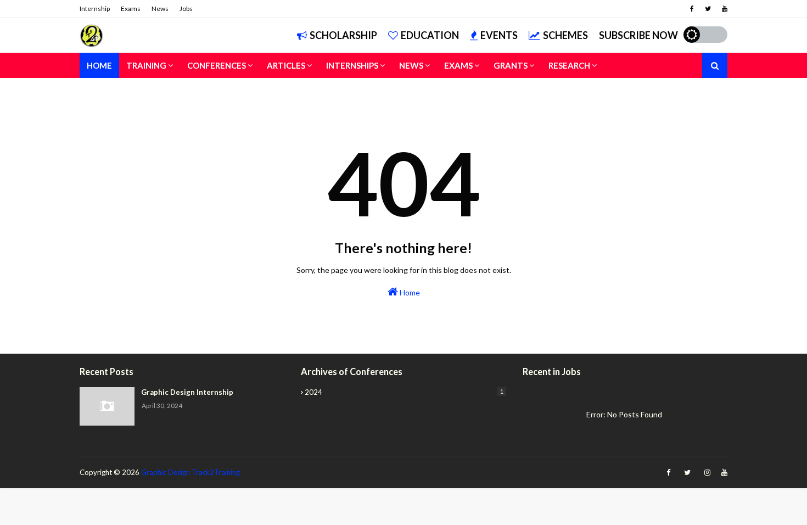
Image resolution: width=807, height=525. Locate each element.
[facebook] (692, 9)
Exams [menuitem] (458, 65)
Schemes (565, 35)
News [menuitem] (411, 65)
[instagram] (707, 472)
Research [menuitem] (569, 65)
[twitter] (708, 9)
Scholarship (343, 35)
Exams (131, 8)
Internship (95, 8)
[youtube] (723, 9)
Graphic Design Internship (187, 392)
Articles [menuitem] (286, 65)
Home (409, 292)
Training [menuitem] (146, 65)
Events (499, 35)
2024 (404, 392)
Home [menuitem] (99, 65)
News (160, 8)
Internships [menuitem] (352, 65)
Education (430, 35)
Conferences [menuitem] (216, 65)
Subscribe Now (638, 35)
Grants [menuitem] (511, 65)
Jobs (186, 8)
